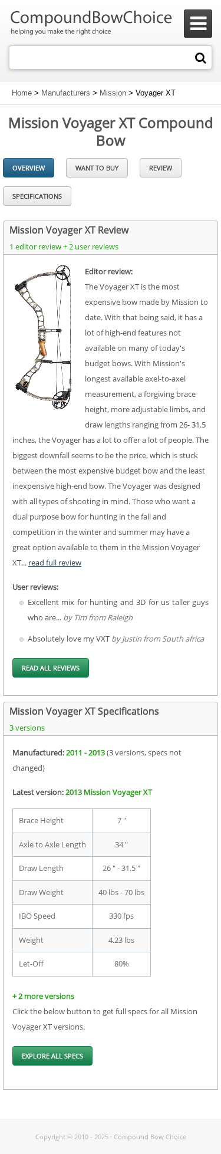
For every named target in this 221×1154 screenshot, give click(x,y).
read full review (54, 562)
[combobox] (110, 57)
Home (22, 92)
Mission (113, 92)
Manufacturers (65, 92)
